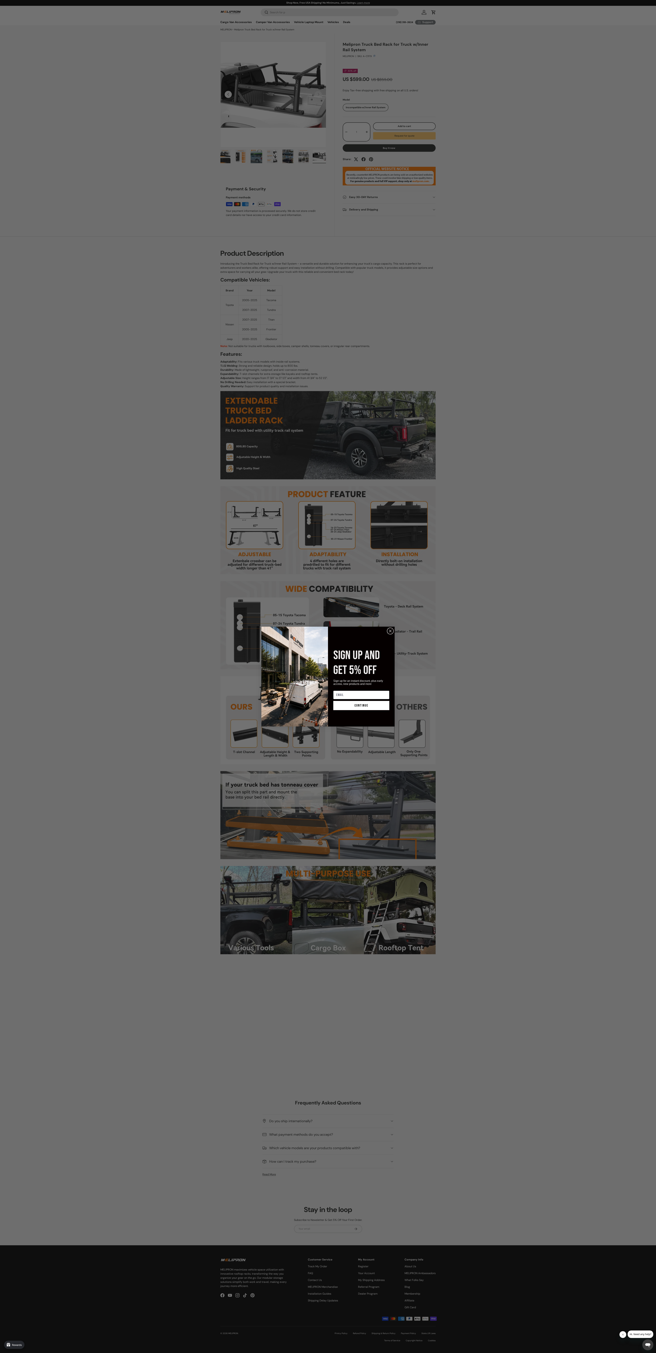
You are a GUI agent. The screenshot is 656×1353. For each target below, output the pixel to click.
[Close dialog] (390, 631)
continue (361, 705)
